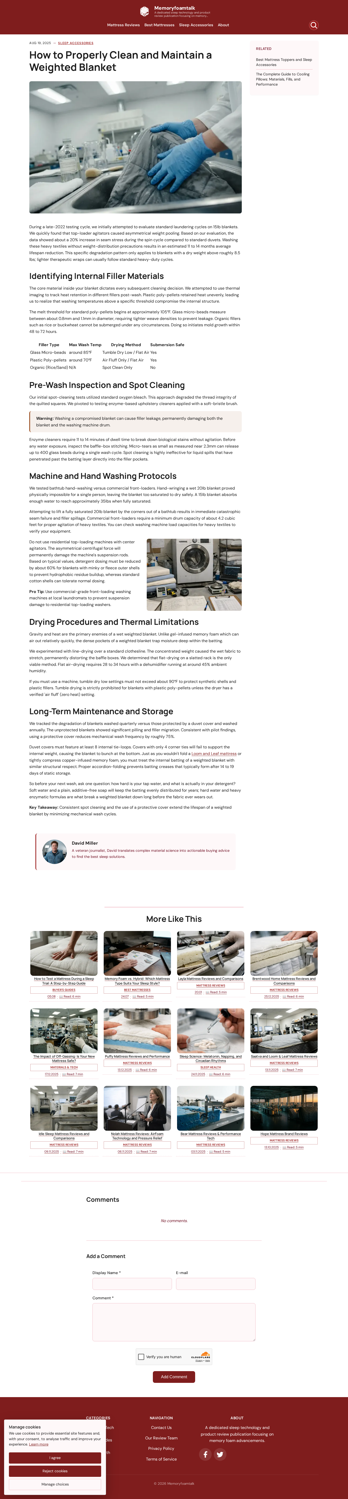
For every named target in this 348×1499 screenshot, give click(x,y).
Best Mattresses (159, 25)
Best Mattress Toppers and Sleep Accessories (284, 62)
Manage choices (55, 1484)
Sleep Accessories (196, 25)
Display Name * (106, 1272)
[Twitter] (220, 1454)
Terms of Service (161, 1459)
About (223, 25)
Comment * (103, 1298)
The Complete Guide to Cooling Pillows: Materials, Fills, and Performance (283, 79)
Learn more (38, 1444)
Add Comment (174, 1377)
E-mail (182, 1272)
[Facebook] (205, 1454)
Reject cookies (55, 1471)
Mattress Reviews (123, 25)
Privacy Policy (161, 1448)
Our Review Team (161, 1438)
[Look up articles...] (314, 25)
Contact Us (161, 1427)
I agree (55, 1457)
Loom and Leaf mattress (214, 753)
